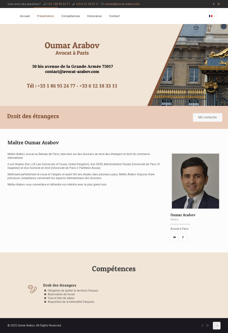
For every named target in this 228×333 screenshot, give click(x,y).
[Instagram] (219, 4)
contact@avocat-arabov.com (122, 4)
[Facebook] (214, 4)
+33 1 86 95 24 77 (58, 4)
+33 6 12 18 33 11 (87, 4)
